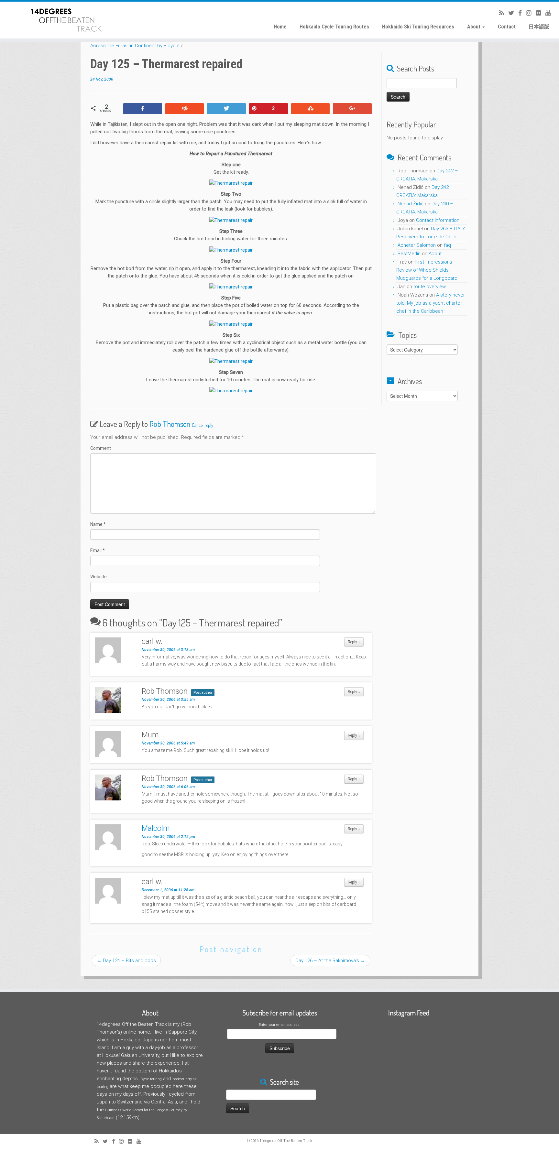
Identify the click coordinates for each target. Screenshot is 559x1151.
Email (97, 550)
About (474, 27)
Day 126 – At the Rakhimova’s (330, 960)
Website (98, 576)
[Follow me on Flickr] (536, 13)
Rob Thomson (169, 424)
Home (280, 27)
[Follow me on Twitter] (509, 13)
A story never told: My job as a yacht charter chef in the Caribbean (430, 303)
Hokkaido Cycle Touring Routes (334, 27)
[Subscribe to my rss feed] (499, 13)
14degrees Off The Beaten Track (285, 1141)
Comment (100, 448)
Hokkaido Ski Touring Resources (418, 27)
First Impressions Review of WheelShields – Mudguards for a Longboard (426, 270)
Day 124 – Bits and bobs (126, 960)
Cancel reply (202, 425)
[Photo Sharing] (231, 183)
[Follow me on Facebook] (518, 13)
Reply (354, 642)
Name (98, 524)
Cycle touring (151, 1079)
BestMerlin (409, 253)
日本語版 (539, 27)
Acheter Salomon (417, 245)
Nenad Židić (410, 204)
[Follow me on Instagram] (527, 13)
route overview (429, 286)
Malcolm (156, 828)
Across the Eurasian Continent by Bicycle (135, 46)
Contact (507, 27)
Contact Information (437, 220)
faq (447, 245)
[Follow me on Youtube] (546, 13)
